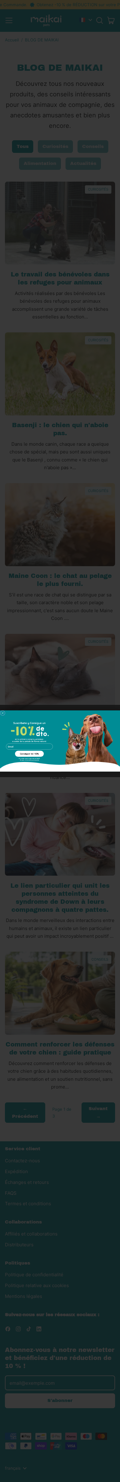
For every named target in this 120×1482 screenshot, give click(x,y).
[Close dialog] (3, 713)
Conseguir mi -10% (29, 753)
